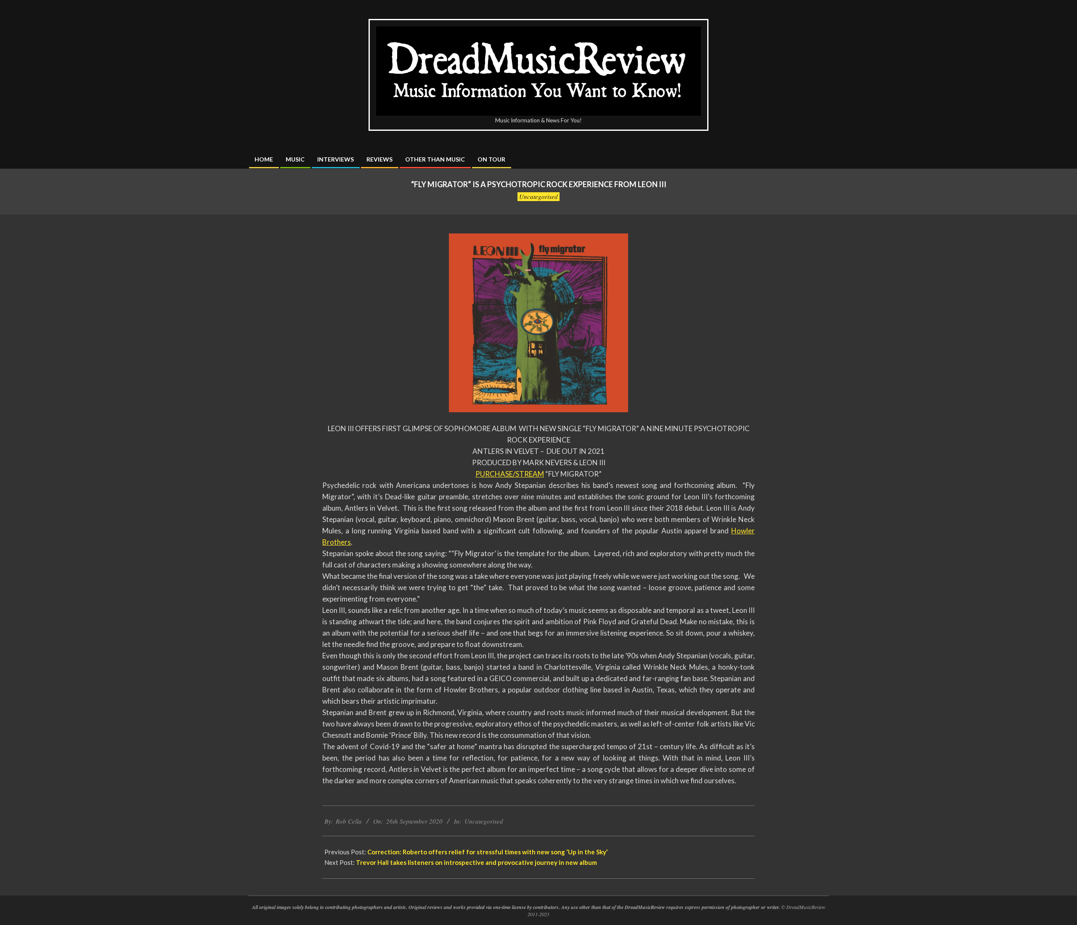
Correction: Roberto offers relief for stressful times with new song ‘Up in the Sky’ (487, 852)
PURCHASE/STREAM (509, 473)
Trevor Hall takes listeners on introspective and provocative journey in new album (476, 862)
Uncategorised (538, 196)
